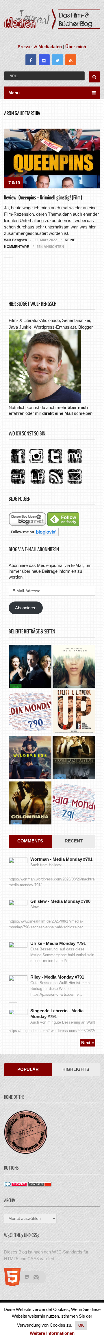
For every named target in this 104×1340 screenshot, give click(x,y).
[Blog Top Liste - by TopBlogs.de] (39, 1184)
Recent (74, 840)
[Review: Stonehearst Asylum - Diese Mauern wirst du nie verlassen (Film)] (74, 758)
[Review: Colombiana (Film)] (30, 803)
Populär (28, 1069)
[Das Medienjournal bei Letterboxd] (18, 484)
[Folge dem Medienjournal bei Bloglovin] (34, 534)
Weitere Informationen (52, 1333)
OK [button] (81, 1325)
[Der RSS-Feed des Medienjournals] (56, 484)
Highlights (75, 1069)
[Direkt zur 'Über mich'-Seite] (45, 401)
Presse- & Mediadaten (40, 46)
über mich (78, 407)
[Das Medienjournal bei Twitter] (55, 463)
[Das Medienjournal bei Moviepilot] (74, 463)
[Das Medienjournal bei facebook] (18, 463)
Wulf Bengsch (15, 240)
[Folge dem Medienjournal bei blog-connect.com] (27, 524)
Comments (30, 840)
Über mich (75, 46)
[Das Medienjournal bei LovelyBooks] (37, 484)
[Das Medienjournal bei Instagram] (36, 463)
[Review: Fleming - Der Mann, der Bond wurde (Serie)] (30, 667)
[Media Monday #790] (30, 712)
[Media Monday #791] (74, 803)
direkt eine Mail (57, 413)
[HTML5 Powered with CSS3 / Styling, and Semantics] (28, 1284)
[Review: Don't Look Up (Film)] (74, 712)
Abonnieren (25, 607)
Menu (14, 92)
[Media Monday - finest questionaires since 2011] (25, 1152)
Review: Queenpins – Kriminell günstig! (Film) (43, 198)
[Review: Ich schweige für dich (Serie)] (74, 667)
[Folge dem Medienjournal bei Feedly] (63, 524)
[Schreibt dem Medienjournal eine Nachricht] (74, 484)
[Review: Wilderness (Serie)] (30, 758)
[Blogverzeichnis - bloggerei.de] (15, 1184)
